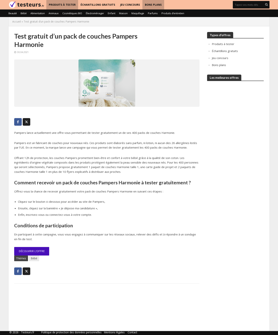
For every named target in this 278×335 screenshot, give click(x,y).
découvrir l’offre (32, 251)
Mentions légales (114, 332)
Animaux (54, 13)
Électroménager (95, 13)
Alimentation (37, 13)
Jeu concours (130, 4)
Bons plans (153, 4)
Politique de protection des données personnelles (71, 332)
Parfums (153, 13)
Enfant (111, 13)
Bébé (24, 13)
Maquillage (137, 13)
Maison (123, 13)
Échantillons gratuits (98, 4)
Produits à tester (62, 4)
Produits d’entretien (173, 13)
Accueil (16, 21)
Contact (132, 332)
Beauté (13, 13)
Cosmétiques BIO (72, 13)
